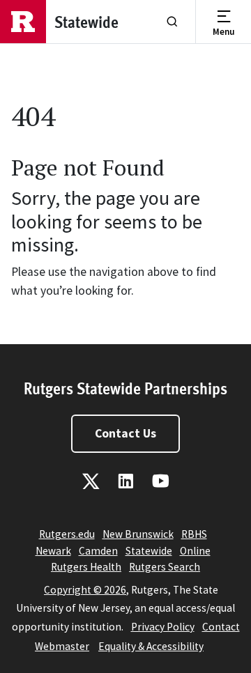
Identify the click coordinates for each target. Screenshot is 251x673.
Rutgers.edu (67, 534)
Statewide (149, 550)
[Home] (23, 21)
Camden (98, 550)
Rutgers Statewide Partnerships (125, 388)
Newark (53, 550)
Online (195, 550)
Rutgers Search (164, 566)
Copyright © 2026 (85, 589)
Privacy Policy (163, 626)
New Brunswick (138, 534)
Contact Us (125, 433)
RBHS (194, 534)
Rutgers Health (86, 566)
